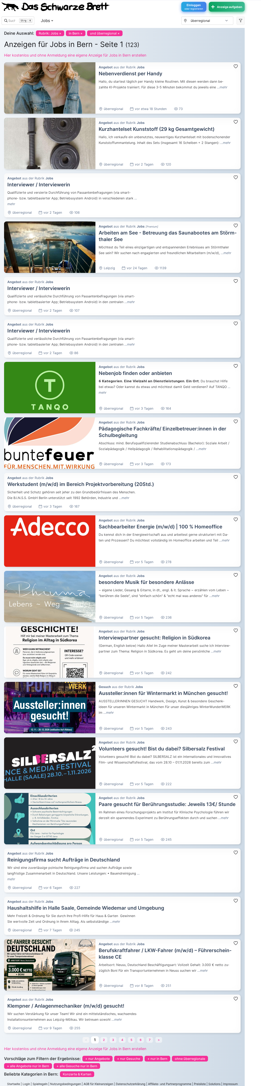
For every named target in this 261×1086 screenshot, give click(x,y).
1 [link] (95, 1040)
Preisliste (200, 1084)
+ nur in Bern (157, 1059)
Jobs (45, 20)
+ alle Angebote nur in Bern (28, 1066)
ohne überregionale (190, 1059)
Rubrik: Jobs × (50, 33)
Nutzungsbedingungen (65, 1084)
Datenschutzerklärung (130, 1084)
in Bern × (76, 33)
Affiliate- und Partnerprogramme (169, 1084)
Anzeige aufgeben (229, 7)
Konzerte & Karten (77, 1074)
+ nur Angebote (97, 1059)
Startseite (13, 1084)
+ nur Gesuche (128, 1059)
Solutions (214, 1084)
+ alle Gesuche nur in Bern (76, 1066)
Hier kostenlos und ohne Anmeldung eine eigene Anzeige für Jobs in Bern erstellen (75, 55)
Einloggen (194, 6)
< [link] (86, 1040)
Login (26, 1084)
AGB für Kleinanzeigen (98, 1084)
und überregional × (105, 33)
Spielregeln (40, 1084)
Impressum (230, 1084)
